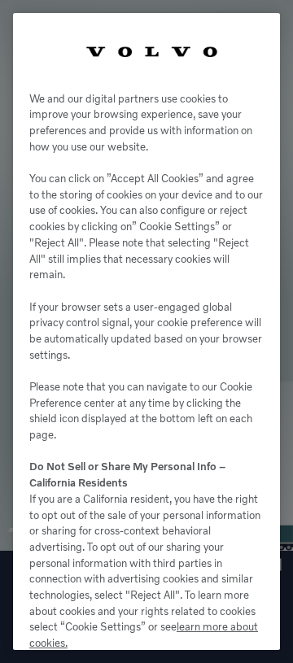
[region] (146, 331)
